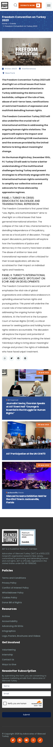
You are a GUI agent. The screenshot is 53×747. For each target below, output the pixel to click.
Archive (6, 616)
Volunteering (9, 649)
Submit (26, 714)
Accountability (10, 621)
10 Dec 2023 (11, 68)
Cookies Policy (9, 597)
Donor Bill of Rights (12, 602)
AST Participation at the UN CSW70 (26, 453)
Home (4, 23)
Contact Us (8, 659)
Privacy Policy (9, 582)
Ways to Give (9, 664)
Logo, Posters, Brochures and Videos (21, 635)
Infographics (9, 631)
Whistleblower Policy (13, 592)
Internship (7, 654)
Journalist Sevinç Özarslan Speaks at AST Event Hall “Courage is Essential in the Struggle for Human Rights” (25, 408)
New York (10, 73)
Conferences (29, 68)
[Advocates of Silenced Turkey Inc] (27, 537)
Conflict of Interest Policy (15, 587)
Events (13, 23)
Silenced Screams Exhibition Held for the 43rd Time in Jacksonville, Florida (26, 499)
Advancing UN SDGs (12, 626)
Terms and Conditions (14, 577)
